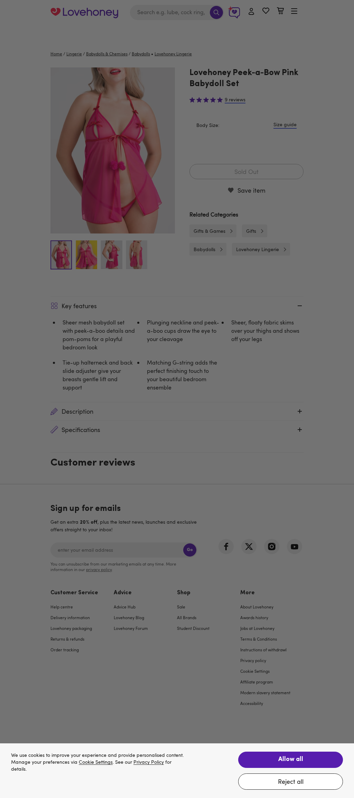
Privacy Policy (148, 762)
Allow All (290, 759)
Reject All (291, 781)
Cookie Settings (96, 762)
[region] (177, 770)
